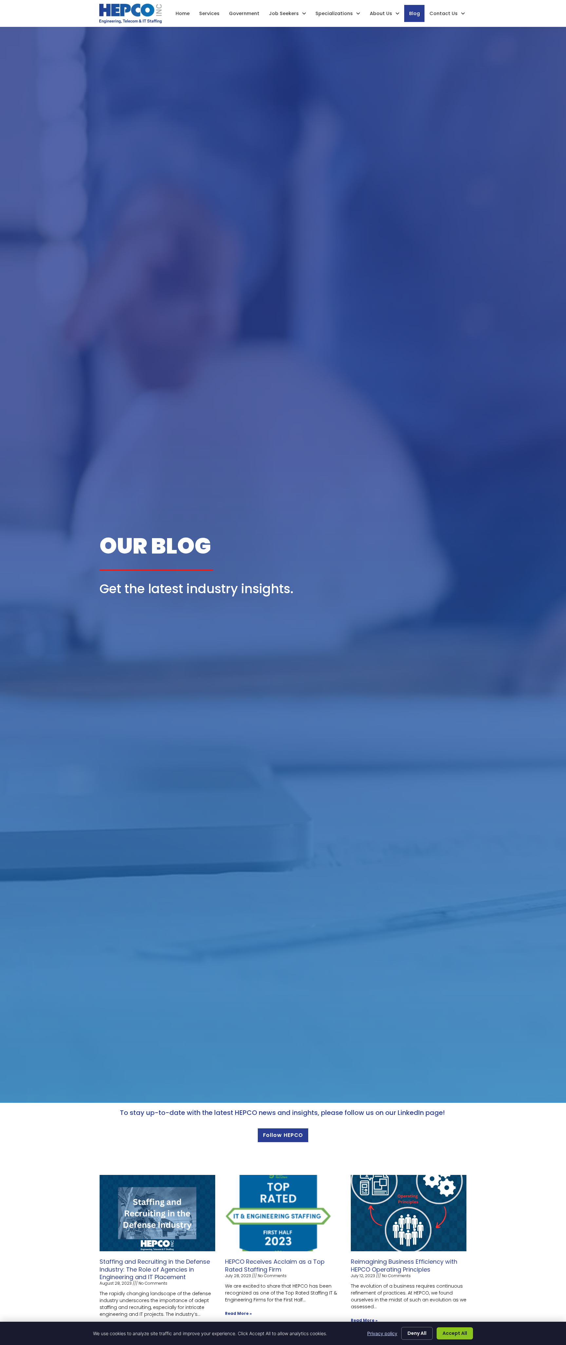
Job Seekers (284, 13)
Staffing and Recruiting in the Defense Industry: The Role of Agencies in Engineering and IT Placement (155, 1269)
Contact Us (443, 13)
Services (209, 13)
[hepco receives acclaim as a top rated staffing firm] (283, 1213)
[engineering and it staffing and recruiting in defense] (157, 1213)
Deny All (416, 1333)
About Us (381, 13)
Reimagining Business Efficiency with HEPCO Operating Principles (404, 1265)
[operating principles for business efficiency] (408, 1213)
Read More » (238, 1313)
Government (244, 13)
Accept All (455, 1333)
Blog (414, 13)
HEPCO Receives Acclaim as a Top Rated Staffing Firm (275, 1265)
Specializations (334, 13)
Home (183, 13)
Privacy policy (382, 1333)
